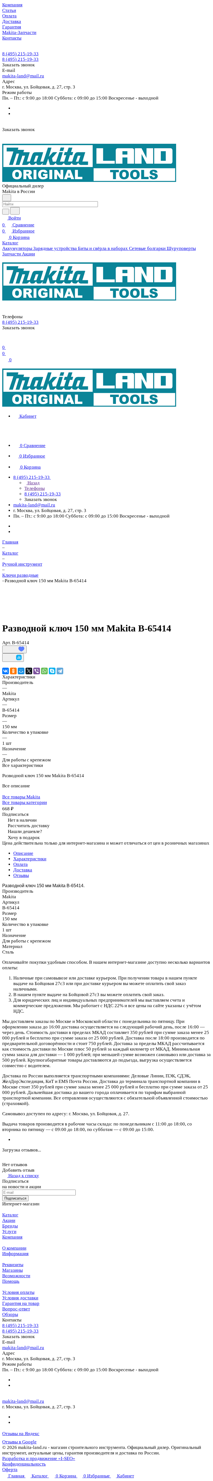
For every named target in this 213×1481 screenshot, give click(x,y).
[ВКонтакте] (5, 671)
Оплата (20, 864)
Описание (23, 853)
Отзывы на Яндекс (20, 1433)
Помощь (10, 1281)
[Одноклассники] (13, 671)
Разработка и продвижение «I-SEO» (38, 1458)
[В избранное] (14, 649)
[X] (29, 671)
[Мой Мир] (21, 671)
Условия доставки (20, 1297)
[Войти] (4, 340)
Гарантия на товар (20, 1303)
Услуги (9, 1231)
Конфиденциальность (24, 1464)
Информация (15, 1253)
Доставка (22, 870)
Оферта (9, 1469)
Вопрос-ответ (16, 1309)
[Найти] (15, 211)
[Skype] (52, 671)
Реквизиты (12, 1264)
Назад (33, 482)
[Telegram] (60, 671)
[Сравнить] (13, 657)
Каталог (10, 1215)
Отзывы (21, 875)
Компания (12, 1237)
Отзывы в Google (19, 1442)
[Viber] (36, 671)
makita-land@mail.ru (23, 76)
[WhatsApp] (44, 671)
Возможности (16, 1275)
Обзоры (10, 1314)
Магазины (12, 1270)
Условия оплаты (18, 1292)
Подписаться (15, 1198)
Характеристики (29, 858)
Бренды (10, 1226)
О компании (14, 1248)
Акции (8, 1220)
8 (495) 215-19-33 (20, 53)
